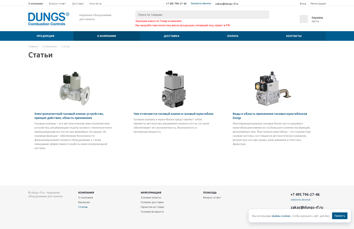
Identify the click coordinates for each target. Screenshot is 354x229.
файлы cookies (281, 215)
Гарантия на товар (152, 206)
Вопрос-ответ (212, 197)
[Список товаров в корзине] (312, 22)
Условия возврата (152, 211)
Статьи (82, 206)
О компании (106, 35)
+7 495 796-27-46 (176, 3)
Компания (86, 192)
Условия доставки (152, 202)
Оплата (232, 35)
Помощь (210, 192)
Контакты (294, 35)
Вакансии (84, 202)
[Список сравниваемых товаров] (280, 20)
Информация (151, 192)
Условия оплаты (151, 197)
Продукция (45, 35)
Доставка (171, 35)
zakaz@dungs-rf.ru (226, 3)
